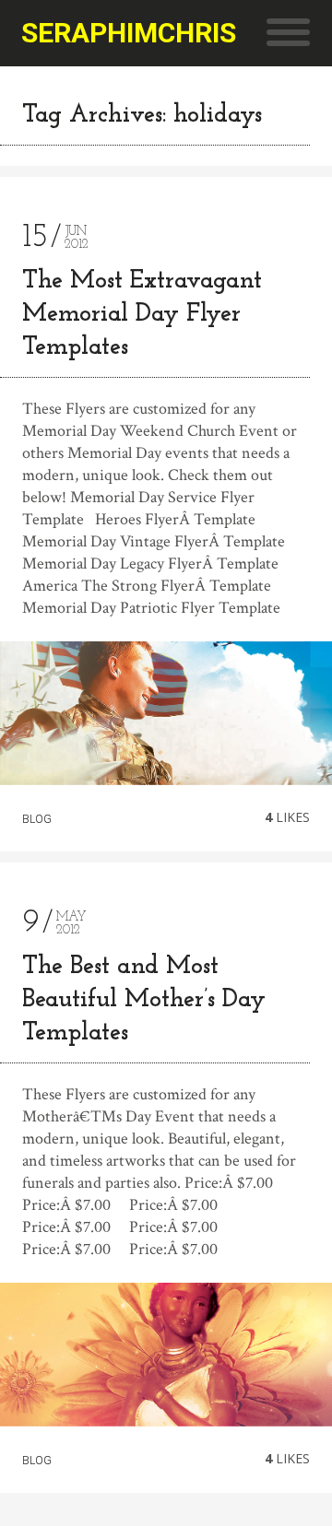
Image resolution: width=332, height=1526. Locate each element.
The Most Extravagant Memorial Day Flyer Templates (142, 314)
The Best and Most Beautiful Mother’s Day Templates (144, 1000)
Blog (37, 819)
